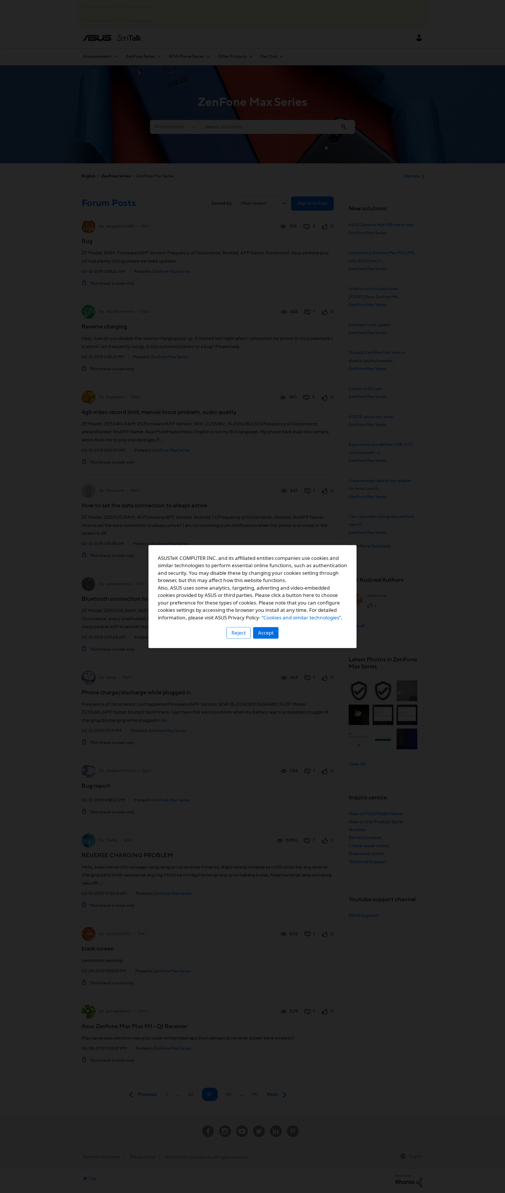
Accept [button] (266, 632)
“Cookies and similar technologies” (301, 617)
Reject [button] (238, 632)
